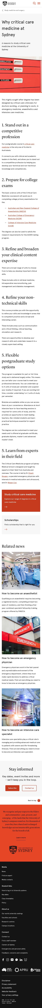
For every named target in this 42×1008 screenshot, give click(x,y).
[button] (34, 3)
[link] (13, 10)
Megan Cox (12, 483)
